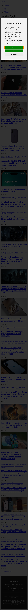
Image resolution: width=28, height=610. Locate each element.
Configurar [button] (14, 54)
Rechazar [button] (14, 51)
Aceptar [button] (14, 47)
